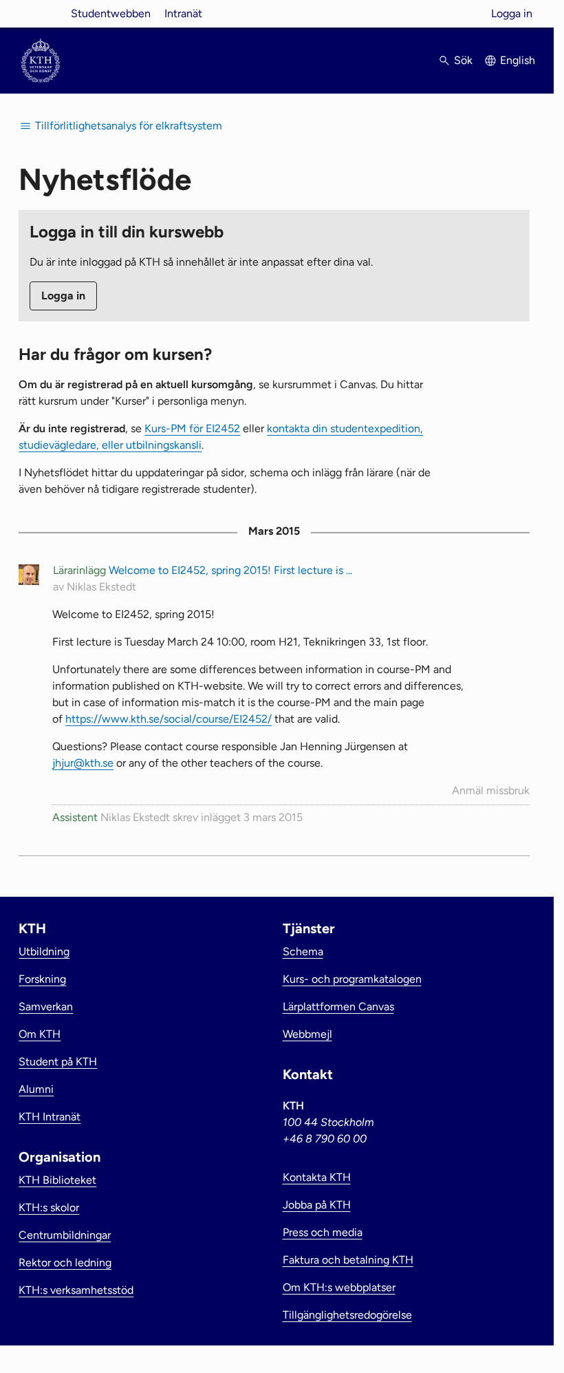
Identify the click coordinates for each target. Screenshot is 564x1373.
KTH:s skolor (49, 1207)
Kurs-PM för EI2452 (192, 428)
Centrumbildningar (65, 1235)
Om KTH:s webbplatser (339, 1287)
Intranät (183, 13)
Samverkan (46, 1006)
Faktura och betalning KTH (348, 1259)
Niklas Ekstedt (101, 586)
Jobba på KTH (317, 1204)
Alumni (36, 1089)
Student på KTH (58, 1061)
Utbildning (44, 951)
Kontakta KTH (317, 1177)
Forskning (42, 979)
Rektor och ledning (65, 1262)
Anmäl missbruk (491, 790)
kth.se (40, 13)
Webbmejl (307, 1034)
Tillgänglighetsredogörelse (347, 1314)
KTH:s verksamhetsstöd (76, 1290)
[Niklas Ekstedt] (29, 577)
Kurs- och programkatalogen (352, 979)
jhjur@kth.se (82, 762)
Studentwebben (111, 13)
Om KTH (40, 1034)
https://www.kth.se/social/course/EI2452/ (168, 718)
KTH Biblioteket (57, 1179)
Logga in (511, 13)
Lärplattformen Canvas (338, 1006)
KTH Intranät (49, 1116)
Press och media (322, 1232)
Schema (303, 951)
